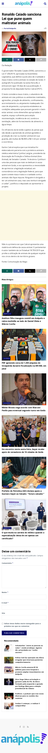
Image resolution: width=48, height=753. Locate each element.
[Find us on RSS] (28, 727)
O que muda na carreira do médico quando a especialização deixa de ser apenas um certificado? (23, 535)
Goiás (6, 486)
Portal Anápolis (10, 28)
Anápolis (7, 314)
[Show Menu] (3, 3)
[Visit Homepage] (24, 3)
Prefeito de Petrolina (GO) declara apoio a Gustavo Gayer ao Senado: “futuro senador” (23, 493)
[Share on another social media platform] (41, 60)
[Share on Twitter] (30, 60)
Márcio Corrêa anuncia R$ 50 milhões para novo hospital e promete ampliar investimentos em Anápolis (29, 671)
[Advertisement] (24, 215)
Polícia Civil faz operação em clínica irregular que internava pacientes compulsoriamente (29, 660)
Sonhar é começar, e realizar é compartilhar (27, 704)
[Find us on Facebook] (20, 727)
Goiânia (7, 358)
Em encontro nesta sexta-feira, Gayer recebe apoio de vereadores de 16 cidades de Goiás (23, 451)
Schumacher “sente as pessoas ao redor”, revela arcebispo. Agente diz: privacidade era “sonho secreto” (29, 649)
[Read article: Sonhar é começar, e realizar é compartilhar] (9, 706)
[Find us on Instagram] (24, 727)
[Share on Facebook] (18, 60)
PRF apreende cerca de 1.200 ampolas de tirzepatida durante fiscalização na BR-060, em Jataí (24, 366)
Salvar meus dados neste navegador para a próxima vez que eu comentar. (22, 624)
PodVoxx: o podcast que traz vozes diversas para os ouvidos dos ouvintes (29, 696)
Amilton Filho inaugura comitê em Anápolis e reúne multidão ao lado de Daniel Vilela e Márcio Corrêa (23, 321)
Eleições (7, 403)
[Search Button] (45, 3)
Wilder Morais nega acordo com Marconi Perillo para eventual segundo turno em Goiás (23, 409)
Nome (5, 592)
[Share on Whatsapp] (7, 60)
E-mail (5, 603)
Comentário (7, 563)
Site (3, 613)
